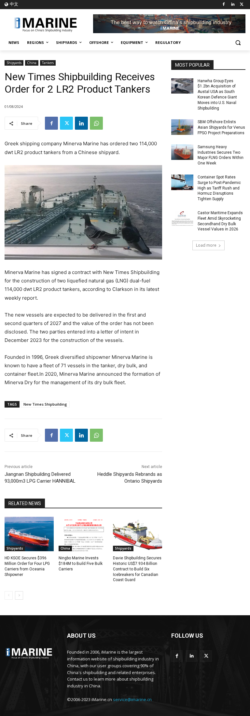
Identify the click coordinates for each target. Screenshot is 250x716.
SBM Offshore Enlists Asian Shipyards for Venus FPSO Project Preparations (221, 127)
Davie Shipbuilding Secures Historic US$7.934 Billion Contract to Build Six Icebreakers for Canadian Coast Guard (137, 569)
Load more (206, 245)
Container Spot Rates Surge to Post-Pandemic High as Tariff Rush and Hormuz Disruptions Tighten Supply (219, 188)
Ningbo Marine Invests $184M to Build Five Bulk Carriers (81, 563)
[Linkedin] (232, 4)
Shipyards (14, 62)
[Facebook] (224, 4)
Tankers (48, 62)
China (31, 62)
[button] (237, 42)
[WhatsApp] (96, 123)
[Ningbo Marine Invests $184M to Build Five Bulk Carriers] (83, 534)
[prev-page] (9, 595)
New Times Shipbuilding (45, 404)
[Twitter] (241, 4)
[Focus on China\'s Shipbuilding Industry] (49, 24)
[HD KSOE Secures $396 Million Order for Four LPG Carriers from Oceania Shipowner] (29, 534)
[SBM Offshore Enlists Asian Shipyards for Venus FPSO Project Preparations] (182, 127)
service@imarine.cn (132, 699)
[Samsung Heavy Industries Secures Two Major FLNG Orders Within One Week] (182, 152)
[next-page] (19, 595)
